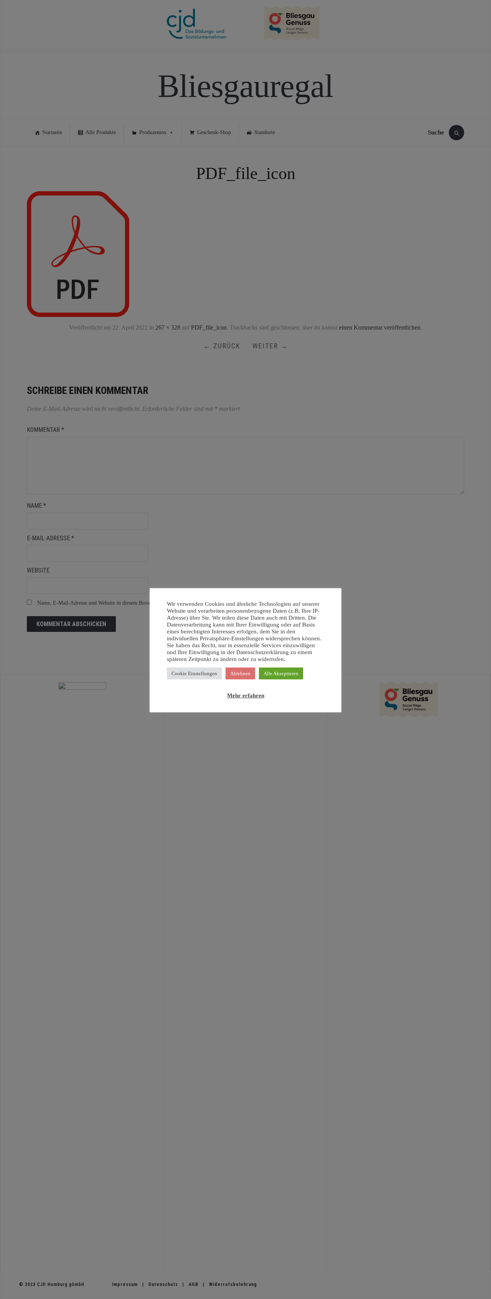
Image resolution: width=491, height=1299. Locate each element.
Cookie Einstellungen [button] (194, 673)
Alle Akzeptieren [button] (281, 673)
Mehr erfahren (245, 695)
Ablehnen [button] (240, 673)
